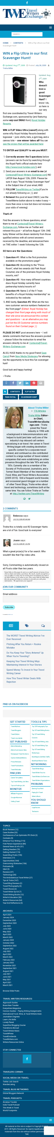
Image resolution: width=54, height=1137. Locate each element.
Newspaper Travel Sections (20, 754)
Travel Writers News (11, 1031)
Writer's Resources (10, 900)
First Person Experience (12, 844)
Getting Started (9, 852)
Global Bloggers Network (13, 1093)
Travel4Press (8, 1033)
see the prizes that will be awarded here (23, 144)
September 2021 (10, 968)
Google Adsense (16, 797)
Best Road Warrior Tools (39, 761)
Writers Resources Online (13, 1042)
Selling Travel (15, 801)
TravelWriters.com (10, 1039)
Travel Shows (8, 889)
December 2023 (9, 920)
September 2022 (10, 946)
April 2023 (7, 934)
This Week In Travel (11, 1108)
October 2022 (8, 943)
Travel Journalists (16, 738)
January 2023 (8, 940)
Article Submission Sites (18, 750)
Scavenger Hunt (29, 397)
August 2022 (8, 948)
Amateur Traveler (10, 1102)
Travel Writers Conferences (41, 776)
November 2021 (9, 965)
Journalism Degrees (11, 1017)
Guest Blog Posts (10, 855)
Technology (8, 875)
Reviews (6, 872)
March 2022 (8, 957)
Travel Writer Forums (38, 773)
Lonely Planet (8, 1022)
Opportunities (8, 861)
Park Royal (10, 397)
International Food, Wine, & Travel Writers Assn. (22, 1014)
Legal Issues (36, 807)
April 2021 (7, 982)
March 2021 (8, 985)
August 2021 (8, 971)
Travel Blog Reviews (11, 883)
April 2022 (7, 954)
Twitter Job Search (10, 1082)
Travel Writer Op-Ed (11, 892)
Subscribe (9, 607)
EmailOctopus (10, 614)
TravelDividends (9, 1036)
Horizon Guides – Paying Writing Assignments (22, 1011)
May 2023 (7, 932)
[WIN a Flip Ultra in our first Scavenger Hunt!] (19, 103)
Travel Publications (17, 766)
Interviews (7, 858)
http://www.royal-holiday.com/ (21, 167)
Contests (15, 392)
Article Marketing (16, 746)
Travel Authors (15, 726)
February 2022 (9, 960)
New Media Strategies (26, 356)
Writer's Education (10, 897)
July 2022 (7, 951)
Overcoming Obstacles (12, 863)
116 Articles (40, 411)
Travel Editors (15, 734)
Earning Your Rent (37, 789)
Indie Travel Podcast (11, 1105)
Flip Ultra (30, 392)
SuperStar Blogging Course (14, 1025)
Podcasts (7, 866)
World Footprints (10, 1110)
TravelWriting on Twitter (27, 189)
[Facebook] (27, 3)
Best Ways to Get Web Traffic (41, 757)
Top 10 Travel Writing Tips (40, 746)
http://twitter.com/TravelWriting (28, 493)
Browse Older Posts (11, 991)
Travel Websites (16, 770)
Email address (10, 594)
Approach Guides (10, 1002)
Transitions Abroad (11, 1028)
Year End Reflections (11, 903)
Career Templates (16, 778)
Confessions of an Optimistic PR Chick (19, 835)
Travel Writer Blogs (38, 769)
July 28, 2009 (41, 65)
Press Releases (16, 762)
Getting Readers (9, 849)
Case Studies (8, 832)
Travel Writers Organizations (41, 780)
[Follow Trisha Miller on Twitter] (28, 498)
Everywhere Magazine (12, 1008)
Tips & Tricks (8, 880)
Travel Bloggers (16, 730)
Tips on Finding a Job (18, 785)
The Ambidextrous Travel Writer (16, 878)
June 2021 (7, 977)
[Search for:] (27, 34)
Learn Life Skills (9, 1019)
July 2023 (7, 926)
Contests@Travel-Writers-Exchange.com (26, 174)
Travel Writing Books (11, 894)
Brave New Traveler (11, 1005)
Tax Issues (35, 811)
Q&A (5, 869)
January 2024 (8, 917)
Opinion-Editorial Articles (18, 758)
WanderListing (9, 1084)
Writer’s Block (36, 796)
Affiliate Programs (16, 794)
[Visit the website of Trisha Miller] (24, 498)
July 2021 (7, 974)
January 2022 (8, 963)
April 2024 (7, 915)
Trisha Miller (8, 68)
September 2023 (10, 923)
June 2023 (7, 929)
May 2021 (7, 979)
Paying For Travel (37, 792)
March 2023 (8, 937)
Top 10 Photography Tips (40, 726)
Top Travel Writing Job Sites (19, 782)
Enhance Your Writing (11, 841)
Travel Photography (11, 886)
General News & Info (11, 846)
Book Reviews (9, 829)
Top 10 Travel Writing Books (40, 730)
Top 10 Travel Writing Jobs (40, 742)
